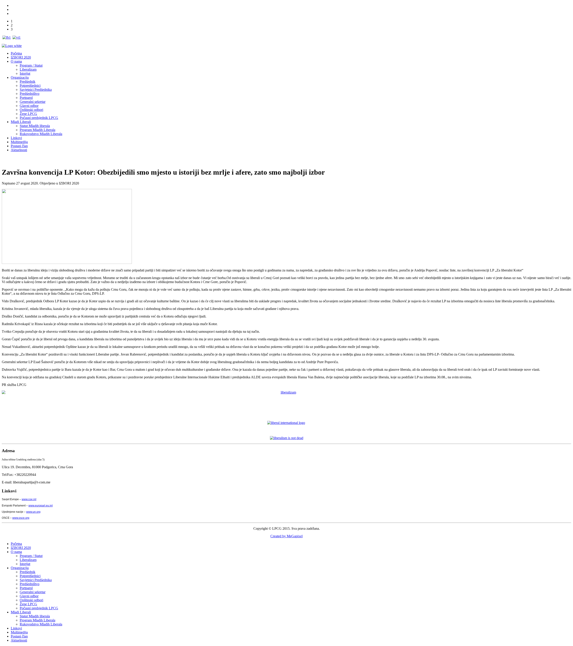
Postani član (19, 146)
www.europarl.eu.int (40, 505)
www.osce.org (20, 517)
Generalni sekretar (32, 102)
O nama (16, 61)
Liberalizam (28, 69)
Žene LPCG (28, 114)
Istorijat (25, 73)
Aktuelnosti (19, 150)
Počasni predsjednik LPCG (39, 118)
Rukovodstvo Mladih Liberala (41, 134)
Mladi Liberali (21, 122)
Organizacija (20, 77)
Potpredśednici (30, 85)
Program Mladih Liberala (37, 130)
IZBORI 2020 (21, 57)
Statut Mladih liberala (35, 126)
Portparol (26, 98)
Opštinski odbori (31, 110)
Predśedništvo (29, 93)
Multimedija (19, 142)
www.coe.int (29, 499)
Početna (16, 53)
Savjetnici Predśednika (36, 89)
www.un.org (33, 511)
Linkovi (16, 138)
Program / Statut (31, 65)
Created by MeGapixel (286, 536)
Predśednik (27, 81)
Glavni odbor (29, 106)
